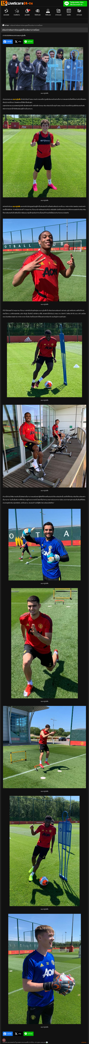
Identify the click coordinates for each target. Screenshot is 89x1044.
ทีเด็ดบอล (48, 15)
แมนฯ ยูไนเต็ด (22, 35)
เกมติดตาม (17, 15)
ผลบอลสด (6, 15)
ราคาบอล (79, 15)
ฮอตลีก (69, 15)
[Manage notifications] (4, 1040)
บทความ (15, 35)
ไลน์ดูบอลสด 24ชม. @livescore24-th (77, 3)
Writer (11, 35)
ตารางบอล (58, 15)
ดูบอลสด (27, 12)
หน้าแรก (6, 25)
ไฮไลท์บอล (37, 15)
